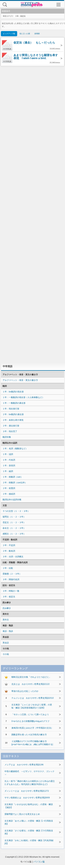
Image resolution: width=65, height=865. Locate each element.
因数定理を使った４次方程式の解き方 (29, 734)
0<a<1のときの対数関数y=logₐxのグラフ (30, 721)
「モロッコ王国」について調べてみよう (30, 714)
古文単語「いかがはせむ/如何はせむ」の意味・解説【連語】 (29, 806)
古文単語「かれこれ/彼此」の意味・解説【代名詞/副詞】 (29, 842)
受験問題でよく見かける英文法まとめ (22, 814)
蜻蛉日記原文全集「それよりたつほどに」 (31, 677)
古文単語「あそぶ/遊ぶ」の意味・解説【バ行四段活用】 (29, 822)
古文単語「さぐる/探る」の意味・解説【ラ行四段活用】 (29, 832)
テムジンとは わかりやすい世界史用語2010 (32, 698)
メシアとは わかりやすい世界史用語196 (24, 764)
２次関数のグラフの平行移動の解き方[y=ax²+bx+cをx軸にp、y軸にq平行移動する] (32, 743)
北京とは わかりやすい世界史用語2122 (30, 684)
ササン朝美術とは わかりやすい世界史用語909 (27, 797)
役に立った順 (25, 34)
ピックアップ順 (9, 34)
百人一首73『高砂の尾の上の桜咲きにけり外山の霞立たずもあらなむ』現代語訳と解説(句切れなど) (30, 782)
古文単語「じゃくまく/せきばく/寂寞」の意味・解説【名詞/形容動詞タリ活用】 (31, 706)
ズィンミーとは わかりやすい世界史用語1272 (27, 791)
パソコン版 (39, 861)
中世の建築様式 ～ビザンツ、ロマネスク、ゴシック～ (29, 773)
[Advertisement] (32, 214)
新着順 (37, 34)
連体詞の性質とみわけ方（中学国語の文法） (32, 728)
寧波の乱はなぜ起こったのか (24, 691)
